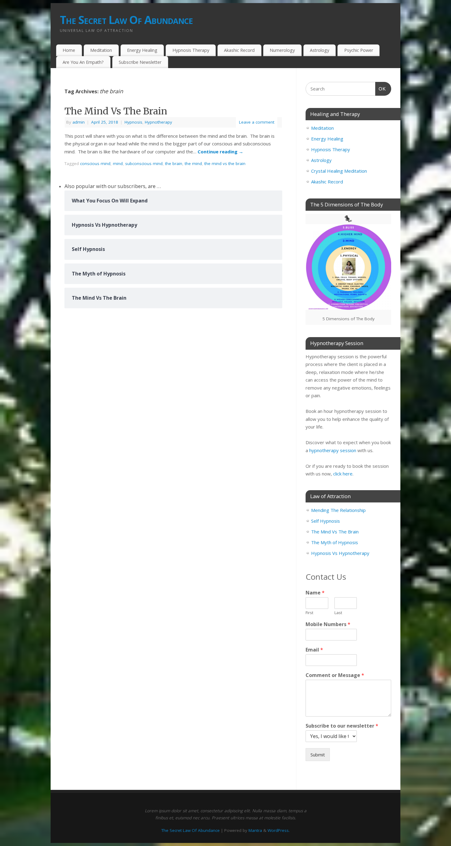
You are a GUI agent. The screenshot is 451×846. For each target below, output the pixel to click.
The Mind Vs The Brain (115, 111)
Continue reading (220, 151)
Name (315, 593)
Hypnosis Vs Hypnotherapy (340, 553)
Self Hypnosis (325, 521)
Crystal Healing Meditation (339, 171)
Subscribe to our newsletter (342, 726)
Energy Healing (142, 50)
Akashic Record (239, 50)
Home (69, 50)
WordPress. (279, 830)
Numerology (282, 50)
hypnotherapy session (332, 450)
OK (380, 88)
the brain (173, 163)
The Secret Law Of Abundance (126, 19)
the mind (193, 163)
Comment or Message (335, 675)
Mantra (255, 830)
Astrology (319, 50)
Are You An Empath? (83, 62)
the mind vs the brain (224, 163)
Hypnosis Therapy (190, 50)
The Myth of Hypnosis (334, 542)
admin (78, 122)
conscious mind (95, 163)
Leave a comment (256, 122)
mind (118, 163)
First (309, 612)
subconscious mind (144, 163)
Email (314, 650)
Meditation (101, 50)
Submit (317, 755)
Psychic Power (358, 50)
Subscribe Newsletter (140, 62)
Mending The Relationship (338, 510)
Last (338, 612)
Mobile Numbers (328, 624)
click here (343, 474)
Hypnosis (133, 122)
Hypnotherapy (158, 122)
